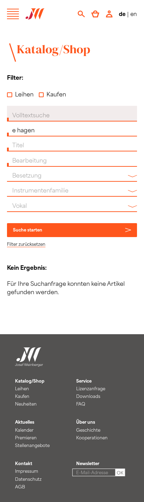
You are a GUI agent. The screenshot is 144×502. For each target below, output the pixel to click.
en (133, 13)
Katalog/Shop (53, 49)
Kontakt (23, 463)
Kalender (24, 430)
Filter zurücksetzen (26, 244)
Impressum (26, 471)
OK (120, 473)
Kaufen (56, 94)
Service (84, 381)
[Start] (29, 362)
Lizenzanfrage (90, 388)
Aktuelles (24, 422)
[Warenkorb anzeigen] (95, 13)
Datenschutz (28, 479)
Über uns (85, 422)
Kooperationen (92, 437)
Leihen (24, 94)
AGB (20, 486)
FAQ (80, 404)
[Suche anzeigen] (81, 13)
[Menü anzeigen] (13, 14)
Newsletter (87, 463)
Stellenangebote (32, 445)
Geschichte (88, 430)
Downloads (88, 396)
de (122, 13)
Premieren (26, 437)
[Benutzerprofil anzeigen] (109, 13)
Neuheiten (26, 404)
